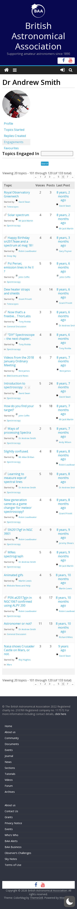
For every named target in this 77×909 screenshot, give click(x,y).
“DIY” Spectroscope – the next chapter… (19, 337)
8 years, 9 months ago (63, 534)
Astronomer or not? (18, 623)
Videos (9, 780)
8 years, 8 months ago (63, 455)
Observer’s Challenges (18, 853)
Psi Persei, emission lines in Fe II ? (19, 267)
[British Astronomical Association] (6, 70)
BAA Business (13, 847)
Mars (9, 664)
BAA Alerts (11, 841)
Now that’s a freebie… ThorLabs (17, 314)
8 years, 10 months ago (63, 579)
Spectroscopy (14, 225)
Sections (10, 768)
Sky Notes (11, 859)
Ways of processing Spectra (17, 431)
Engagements (13, 142)
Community (12, 738)
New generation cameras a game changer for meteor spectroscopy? (18, 505)
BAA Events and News (17, 375)
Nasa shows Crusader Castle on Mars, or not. (19, 650)
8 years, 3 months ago (63, 242)
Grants (9, 817)
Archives (10, 792)
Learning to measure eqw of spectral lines (15, 478)
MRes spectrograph (13, 554)
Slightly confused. (16, 451)
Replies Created (15, 136)
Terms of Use (13, 865)
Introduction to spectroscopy (14, 385)
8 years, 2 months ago (63, 196)
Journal (9, 756)
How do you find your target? (19, 408)
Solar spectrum (18, 215)
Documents (12, 744)
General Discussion (16, 326)
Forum (9, 786)
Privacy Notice (13, 823)
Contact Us (11, 811)
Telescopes (12, 206)
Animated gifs (13, 575)
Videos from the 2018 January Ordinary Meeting (19, 361)
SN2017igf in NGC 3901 (18, 532)
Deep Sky (11, 255)
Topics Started (14, 130)
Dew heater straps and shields (17, 291)
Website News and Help (18, 585)
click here (60, 714)
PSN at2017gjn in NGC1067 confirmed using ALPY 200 (18, 601)
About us (10, 732)
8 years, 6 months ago (63, 267)
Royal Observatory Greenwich (17, 194)
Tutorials (10, 774)
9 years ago (63, 648)
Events (9, 750)
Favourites (11, 148)
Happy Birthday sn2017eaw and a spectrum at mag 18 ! (18, 242)
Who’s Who (11, 835)
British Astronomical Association (38, 36)
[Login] (62, 70)
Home (8, 726)
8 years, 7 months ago (63, 361)
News (8, 762)
